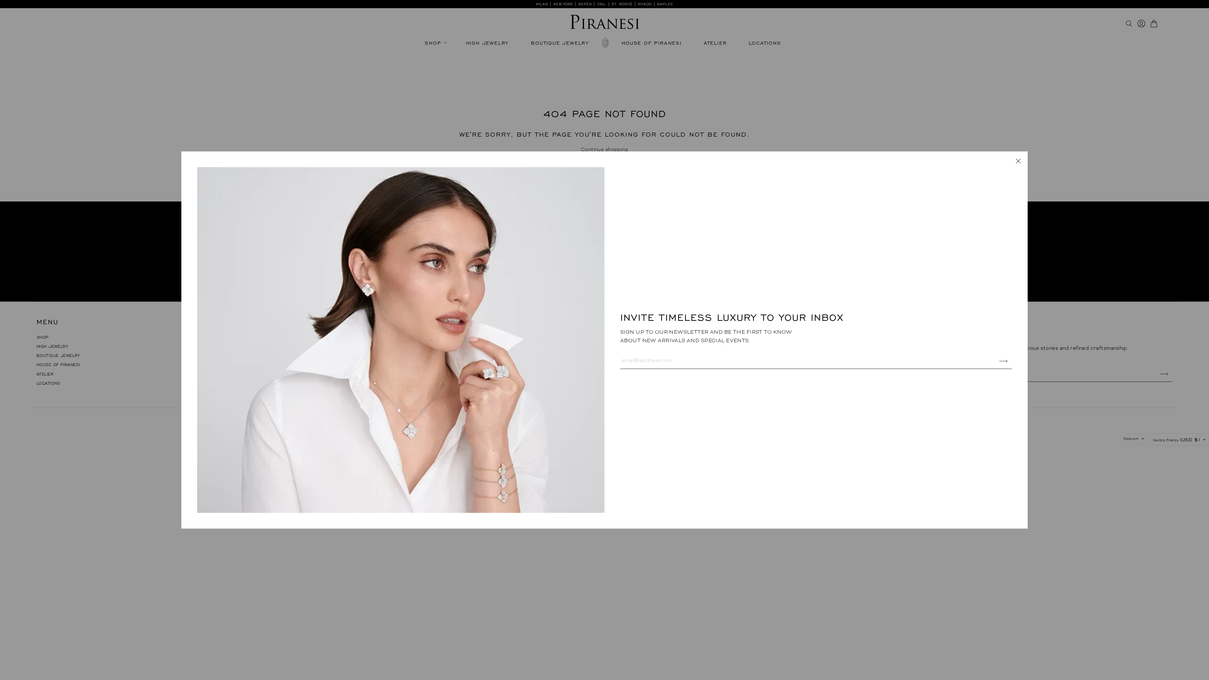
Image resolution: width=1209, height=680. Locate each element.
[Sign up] (1003, 361)
